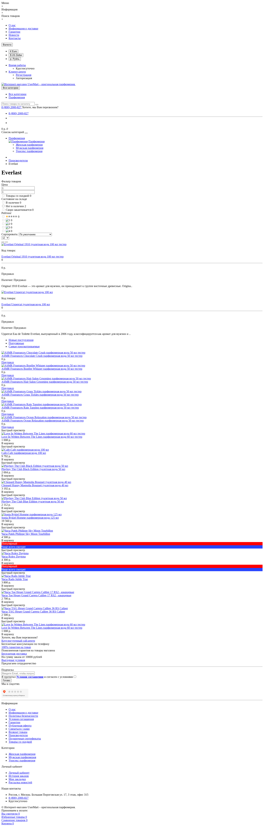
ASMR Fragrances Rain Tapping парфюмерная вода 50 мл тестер (40, 407)
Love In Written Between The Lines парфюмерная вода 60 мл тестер (41, 436)
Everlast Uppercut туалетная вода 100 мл (25, 304)
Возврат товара (18, 732)
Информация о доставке (23, 28)
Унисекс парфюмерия (29, 151)
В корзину (7, 443)
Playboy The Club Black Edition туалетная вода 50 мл (33, 469)
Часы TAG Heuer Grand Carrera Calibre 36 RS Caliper (33, 611)
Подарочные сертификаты (25, 738)
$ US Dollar (16, 55)
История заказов (19, 775)
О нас (12, 25)
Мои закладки (17, 779)
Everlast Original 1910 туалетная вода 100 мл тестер (32, 256)
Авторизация (24, 78)
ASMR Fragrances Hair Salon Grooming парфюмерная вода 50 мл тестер (44, 381)
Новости (14, 35)
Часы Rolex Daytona (13, 556)
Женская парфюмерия (29, 144)
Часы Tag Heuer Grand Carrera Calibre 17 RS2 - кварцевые (36, 595)
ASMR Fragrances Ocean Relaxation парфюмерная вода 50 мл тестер (42, 420)
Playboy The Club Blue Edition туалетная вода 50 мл (32, 501)
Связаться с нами (19, 728)
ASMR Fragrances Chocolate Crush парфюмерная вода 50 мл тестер (41, 355)
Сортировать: (9, 234)
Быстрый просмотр (13, 430)
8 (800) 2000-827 (19, 113)
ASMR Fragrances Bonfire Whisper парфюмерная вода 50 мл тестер (41, 368)
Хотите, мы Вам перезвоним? (40, 107)
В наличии (12, 202)
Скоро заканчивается (18, 209)
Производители (18, 735)
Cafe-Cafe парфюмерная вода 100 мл (23, 452)
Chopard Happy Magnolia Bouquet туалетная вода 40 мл (34, 485)
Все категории (17, 94)
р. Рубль (14, 59)
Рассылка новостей (20, 782)
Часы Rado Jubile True (14, 579)
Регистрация (23, 74)
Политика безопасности (23, 715)
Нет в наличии (15, 206)
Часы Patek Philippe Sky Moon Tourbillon (25, 533)
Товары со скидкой (17, 195)
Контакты (15, 38)
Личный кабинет (19, 772)
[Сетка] (6, 242)
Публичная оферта (20, 725)
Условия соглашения (21, 719)
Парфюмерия (17, 97)
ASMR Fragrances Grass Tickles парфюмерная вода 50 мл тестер (40, 394)
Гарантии (14, 31)
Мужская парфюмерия (29, 147)
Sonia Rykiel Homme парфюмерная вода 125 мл (30, 517)
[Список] (2, 242)
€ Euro (13, 51)
